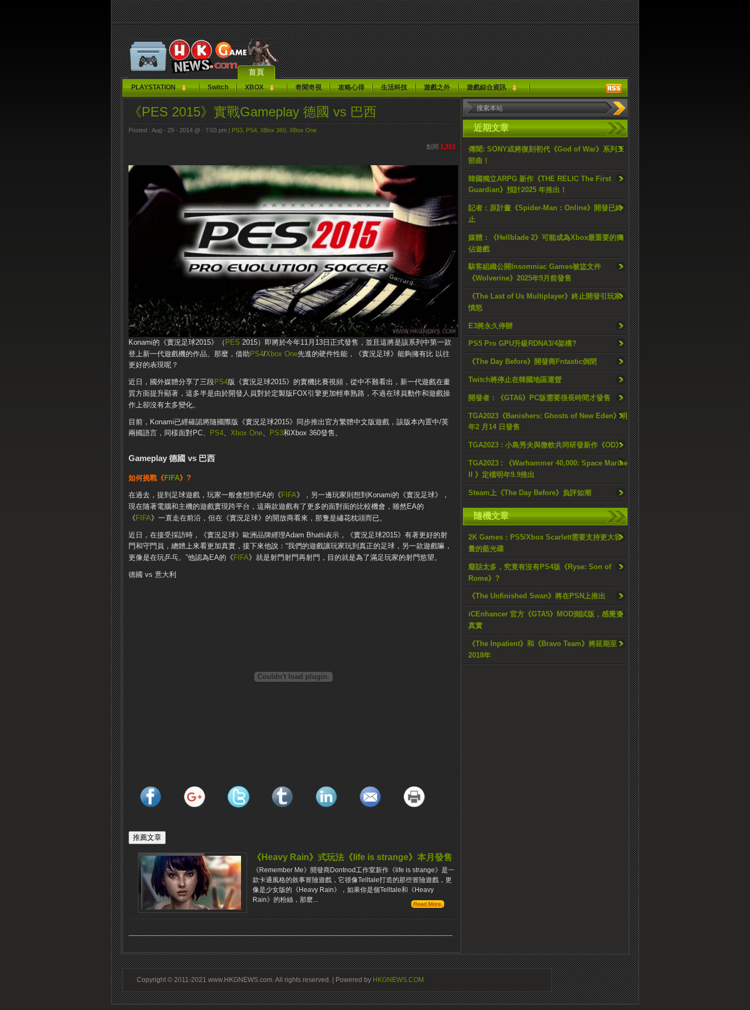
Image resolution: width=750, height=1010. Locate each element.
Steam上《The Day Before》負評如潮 (529, 493)
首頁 (256, 72)
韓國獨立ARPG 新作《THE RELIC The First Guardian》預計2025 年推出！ (539, 184)
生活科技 (394, 87)
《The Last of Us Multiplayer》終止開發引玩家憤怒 (545, 302)
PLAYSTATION (153, 87)
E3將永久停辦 (490, 326)
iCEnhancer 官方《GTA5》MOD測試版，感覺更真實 (545, 620)
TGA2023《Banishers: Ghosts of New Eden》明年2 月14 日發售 (548, 421)
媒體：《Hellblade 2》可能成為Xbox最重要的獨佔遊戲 (546, 243)
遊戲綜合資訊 (486, 87)
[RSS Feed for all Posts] (613, 88)
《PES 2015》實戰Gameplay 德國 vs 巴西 (252, 111)
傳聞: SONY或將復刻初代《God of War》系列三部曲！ (546, 155)
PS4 (251, 130)
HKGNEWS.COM (398, 979)
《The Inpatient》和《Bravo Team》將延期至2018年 (542, 649)
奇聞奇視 (308, 87)
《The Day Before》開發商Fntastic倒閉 (532, 361)
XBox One (303, 130)
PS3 (237, 130)
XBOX (254, 87)
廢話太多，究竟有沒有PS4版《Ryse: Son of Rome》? (539, 572)
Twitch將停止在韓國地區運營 (515, 379)
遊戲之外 (437, 87)
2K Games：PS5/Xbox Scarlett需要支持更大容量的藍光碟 (545, 543)
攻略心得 (351, 87)
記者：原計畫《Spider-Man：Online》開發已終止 (545, 213)
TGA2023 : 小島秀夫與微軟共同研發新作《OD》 (545, 445)
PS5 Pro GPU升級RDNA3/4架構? (522, 343)
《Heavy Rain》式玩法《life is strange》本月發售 (352, 857)
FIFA (172, 478)
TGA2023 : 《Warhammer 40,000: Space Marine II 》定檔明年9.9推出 (548, 469)
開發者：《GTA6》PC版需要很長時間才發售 (539, 398)
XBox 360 (273, 130)
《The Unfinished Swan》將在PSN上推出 (537, 596)
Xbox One (282, 354)
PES (232, 342)
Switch (218, 87)
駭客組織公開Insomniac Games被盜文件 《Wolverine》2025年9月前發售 (534, 272)
